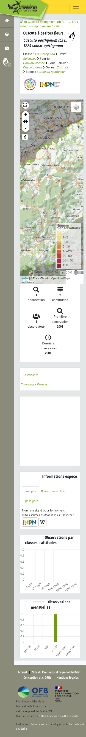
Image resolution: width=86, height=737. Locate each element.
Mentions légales (67, 677)
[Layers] (76, 107)
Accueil (22, 672)
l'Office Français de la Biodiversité (58, 716)
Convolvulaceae (34, 63)
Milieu (44, 491)
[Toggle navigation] (75, 8)
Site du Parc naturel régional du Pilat (56, 672)
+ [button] (25, 114)
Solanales (29, 58)
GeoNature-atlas (40, 724)
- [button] (25, 128)
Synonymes (31, 501)
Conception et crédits (37, 677)
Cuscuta (62, 67)
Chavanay (27, 384)
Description (30, 491)
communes (30, 375)
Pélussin (42, 384)
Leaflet (24, 278)
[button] (25, 121)
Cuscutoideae (32, 67)
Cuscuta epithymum (52, 71)
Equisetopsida (45, 54)
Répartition (58, 491)
